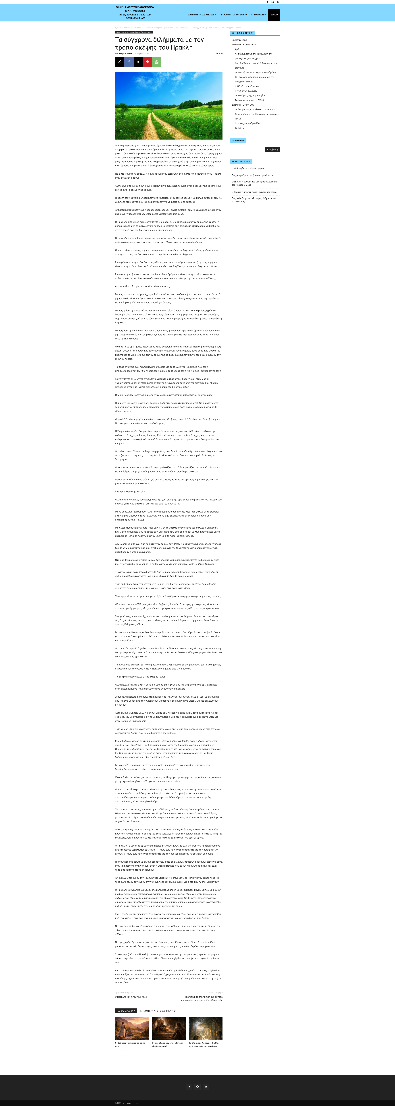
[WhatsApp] (156, 62)
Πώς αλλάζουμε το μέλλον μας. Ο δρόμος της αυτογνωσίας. (254, 200)
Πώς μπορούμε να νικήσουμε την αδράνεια (253, 175)
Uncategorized (239, 39)
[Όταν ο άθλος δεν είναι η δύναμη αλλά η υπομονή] (169, 1028)
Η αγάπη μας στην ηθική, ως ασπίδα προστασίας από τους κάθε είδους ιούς (201, 998)
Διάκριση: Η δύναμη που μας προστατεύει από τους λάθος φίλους (254, 183)
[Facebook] (267, 2)
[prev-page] (117, 1052)
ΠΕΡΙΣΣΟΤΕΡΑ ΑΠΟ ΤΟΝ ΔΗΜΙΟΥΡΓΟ (157, 1011)
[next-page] (122, 1052)
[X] (138, 62)
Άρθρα (238, 49)
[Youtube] (277, 2)
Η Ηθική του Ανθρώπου (247, 86)
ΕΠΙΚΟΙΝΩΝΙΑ (258, 14)
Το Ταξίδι (240, 127)
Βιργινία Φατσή (125, 53)
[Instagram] (272, 2)
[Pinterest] (147, 62)
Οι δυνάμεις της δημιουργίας (250, 95)
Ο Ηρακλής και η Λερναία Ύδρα (131, 996)
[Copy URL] (119, 62)
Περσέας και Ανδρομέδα (247, 123)
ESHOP (274, 14)
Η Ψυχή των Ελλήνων (246, 90)
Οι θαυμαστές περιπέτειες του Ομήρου (255, 109)
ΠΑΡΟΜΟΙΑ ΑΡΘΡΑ (126, 1011)
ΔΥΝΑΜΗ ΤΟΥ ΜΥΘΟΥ (232, 14)
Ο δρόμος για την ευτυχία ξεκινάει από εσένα (254, 192)
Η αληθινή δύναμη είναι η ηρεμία (248, 168)
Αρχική (118, 27)
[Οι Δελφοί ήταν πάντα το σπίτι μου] (132, 1028)
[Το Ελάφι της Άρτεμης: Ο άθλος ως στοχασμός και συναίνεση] (205, 1028)
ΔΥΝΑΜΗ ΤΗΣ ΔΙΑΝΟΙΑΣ (201, 14)
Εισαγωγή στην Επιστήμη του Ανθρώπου (256, 72)
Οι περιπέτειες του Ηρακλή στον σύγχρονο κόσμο (167, 27)
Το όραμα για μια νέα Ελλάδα (250, 100)
